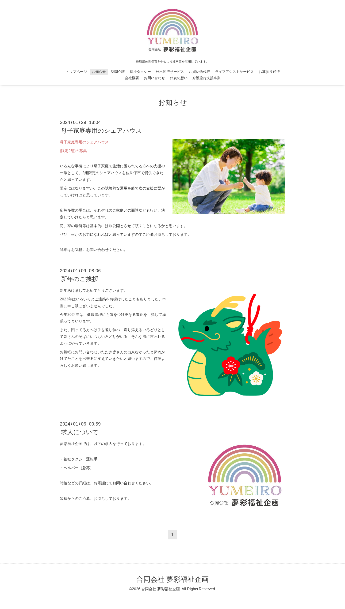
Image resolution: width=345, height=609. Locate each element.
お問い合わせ (154, 78)
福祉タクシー (140, 72)
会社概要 (132, 78)
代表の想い (179, 78)
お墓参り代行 (269, 72)
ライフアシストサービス (234, 72)
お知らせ (99, 72)
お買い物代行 (199, 72)
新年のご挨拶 (79, 278)
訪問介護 (118, 72)
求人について (80, 432)
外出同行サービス (170, 72)
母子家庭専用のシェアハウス (101, 130)
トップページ (76, 72)
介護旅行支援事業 (206, 78)
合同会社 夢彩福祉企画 (172, 579)
